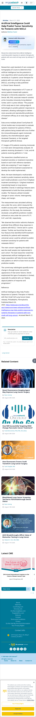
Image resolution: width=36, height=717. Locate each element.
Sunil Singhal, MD (9, 466)
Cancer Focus (16, 7)
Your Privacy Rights (18, 626)
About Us (13, 660)
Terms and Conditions (18, 619)
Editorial (18, 615)
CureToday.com (18, 607)
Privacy (18, 621)
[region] (18, 698)
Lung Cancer (6, 353)
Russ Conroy (8, 395)
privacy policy (6, 343)
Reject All (18, 709)
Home (6, 660)
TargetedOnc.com (18, 613)
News (20, 660)
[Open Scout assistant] (26, 2)
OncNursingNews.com (18, 611)
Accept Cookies (18, 713)
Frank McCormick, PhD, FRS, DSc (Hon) (15, 431)
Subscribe (26, 338)
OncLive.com (18, 609)
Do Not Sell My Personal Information (18, 623)
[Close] (34, 682)
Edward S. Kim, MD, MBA (11, 540)
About (18, 603)
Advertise (18, 605)
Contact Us (28, 660)
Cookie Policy (30, 700)
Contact (18, 617)
